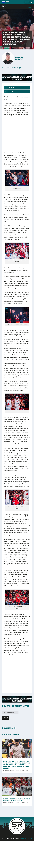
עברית (8, 2)
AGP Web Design (26, 838)
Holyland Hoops (16, 68)
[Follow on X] (28, 2)
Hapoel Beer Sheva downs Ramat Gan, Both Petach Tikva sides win (16, 800)
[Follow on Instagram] (31, 2)
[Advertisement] (17, 135)
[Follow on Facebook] (26, 2)
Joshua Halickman (19, 58)
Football (26, 770)
